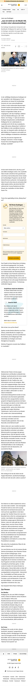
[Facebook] (18, 667)
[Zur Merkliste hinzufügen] (26, 46)
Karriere (12, 676)
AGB (16, 676)
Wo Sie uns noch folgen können (15, 671)
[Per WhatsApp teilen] (22, 46)
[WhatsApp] (12, 667)
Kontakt (11, 681)
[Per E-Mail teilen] (19, 46)
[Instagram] (10, 667)
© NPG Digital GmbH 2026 (14, 663)
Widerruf (23, 681)
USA (18, 9)
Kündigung (5, 681)
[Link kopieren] (12, 46)
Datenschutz (22, 676)
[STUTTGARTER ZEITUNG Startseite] (14, 5)
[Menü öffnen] (1, 5)
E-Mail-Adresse (6, 245)
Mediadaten (6, 678)
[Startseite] (3, 654)
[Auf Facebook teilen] (15, 46)
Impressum (17, 681)
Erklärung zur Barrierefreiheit (17, 678)
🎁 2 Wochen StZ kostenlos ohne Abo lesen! (14, 1)
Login (25, 5)
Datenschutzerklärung (10, 322)
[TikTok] (15, 667)
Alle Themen (9, 11)
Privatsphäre (6, 676)
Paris (4, 11)
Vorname (5, 231)
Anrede (4, 225)
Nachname (5, 238)
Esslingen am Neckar (6, 9)
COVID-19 (23, 9)
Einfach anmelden (14, 258)
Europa (13, 9)
